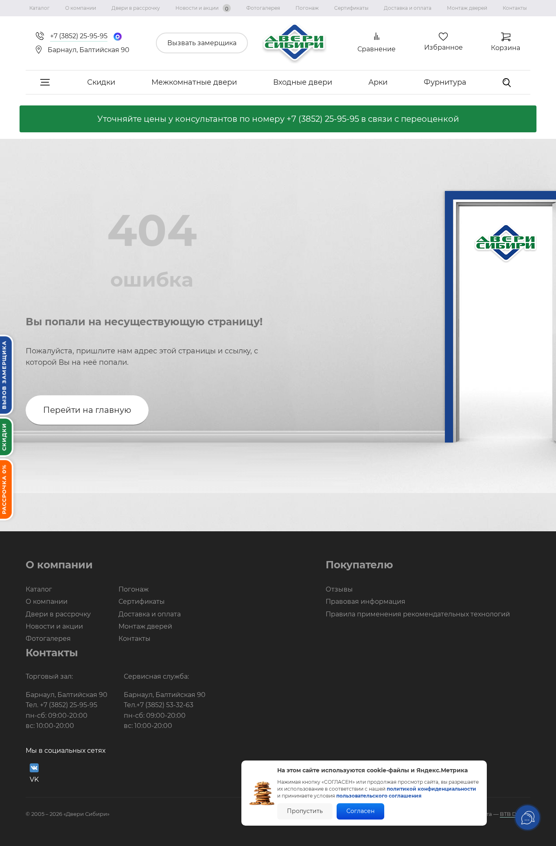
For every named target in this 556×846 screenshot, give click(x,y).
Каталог (39, 8)
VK (34, 779)
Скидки (101, 82)
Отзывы (339, 589)
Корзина (505, 48)
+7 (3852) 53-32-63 (164, 705)
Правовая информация (365, 601)
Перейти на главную (87, 410)
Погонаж (307, 8)
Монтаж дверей (467, 8)
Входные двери (302, 82)
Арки (377, 82)
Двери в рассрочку (136, 8)
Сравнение (376, 49)
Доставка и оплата (407, 8)
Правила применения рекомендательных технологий (418, 614)
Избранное (443, 47)
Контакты (515, 8)
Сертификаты (351, 8)
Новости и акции (201, 8)
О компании (80, 8)
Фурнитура (445, 82)
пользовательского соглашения (379, 796)
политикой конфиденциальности (431, 789)
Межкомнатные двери (194, 82)
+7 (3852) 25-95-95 (323, 119)
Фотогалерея (263, 8)
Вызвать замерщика (201, 43)
